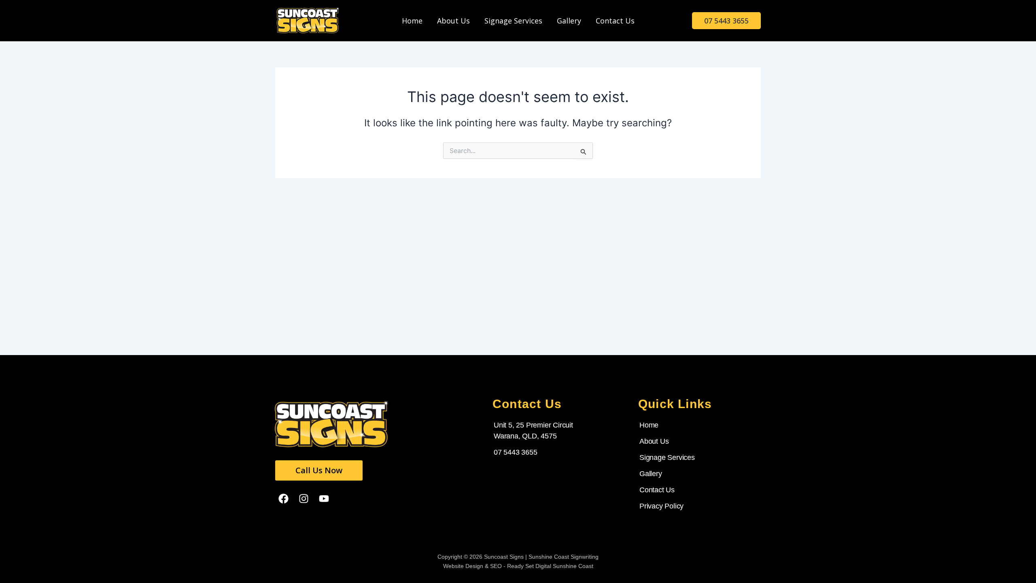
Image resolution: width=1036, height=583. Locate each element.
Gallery (569, 21)
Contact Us (615, 21)
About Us (453, 21)
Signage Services (513, 21)
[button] (726, 20)
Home (412, 21)
